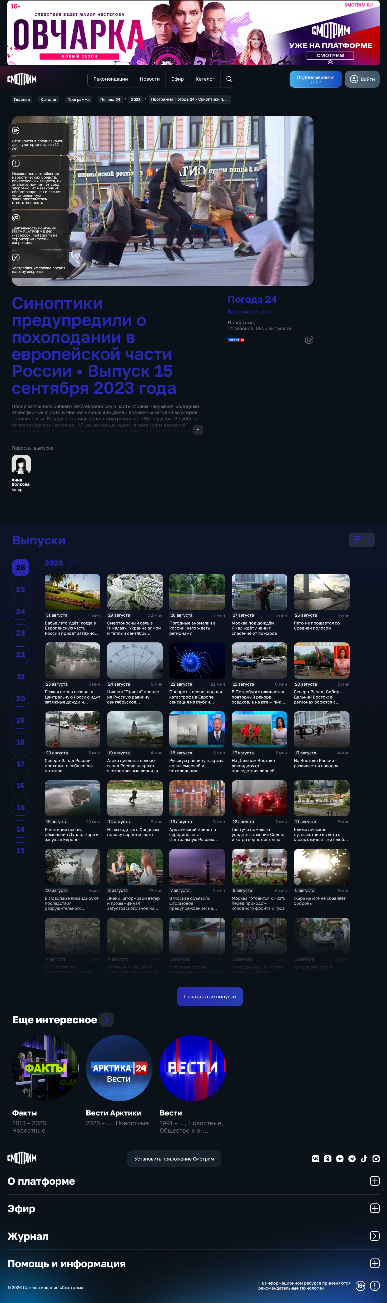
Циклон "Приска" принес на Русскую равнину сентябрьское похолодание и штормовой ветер (133, 702)
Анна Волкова (20, 482)
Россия (262, 311)
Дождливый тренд (313, 967)
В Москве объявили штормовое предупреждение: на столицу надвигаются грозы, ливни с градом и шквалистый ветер (194, 911)
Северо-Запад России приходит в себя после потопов (69, 765)
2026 (73, 562)
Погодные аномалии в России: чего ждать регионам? (192, 628)
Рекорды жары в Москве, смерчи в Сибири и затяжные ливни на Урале (258, 972)
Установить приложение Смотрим (174, 1159)
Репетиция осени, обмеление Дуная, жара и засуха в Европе (72, 834)
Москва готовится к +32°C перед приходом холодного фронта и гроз (259, 903)
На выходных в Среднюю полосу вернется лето (133, 832)
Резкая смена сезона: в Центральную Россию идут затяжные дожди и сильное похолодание (72, 699)
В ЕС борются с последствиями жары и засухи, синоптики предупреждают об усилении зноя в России (70, 977)
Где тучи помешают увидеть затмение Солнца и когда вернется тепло (259, 834)
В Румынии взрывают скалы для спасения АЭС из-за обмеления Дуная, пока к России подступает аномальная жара (134, 977)
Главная (22, 99)
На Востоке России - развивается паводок (316, 763)
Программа (78, 99)
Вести (171, 1112)
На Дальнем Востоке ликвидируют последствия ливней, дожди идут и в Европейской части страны (254, 773)
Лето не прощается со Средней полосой (317, 625)
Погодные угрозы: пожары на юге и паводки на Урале (196, 972)
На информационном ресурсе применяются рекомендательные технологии (304, 1286)
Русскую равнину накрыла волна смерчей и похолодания (197, 765)
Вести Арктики (113, 1112)
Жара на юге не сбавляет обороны (320, 901)
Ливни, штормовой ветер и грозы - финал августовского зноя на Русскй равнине (133, 906)
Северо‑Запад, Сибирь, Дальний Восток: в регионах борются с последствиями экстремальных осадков (319, 702)
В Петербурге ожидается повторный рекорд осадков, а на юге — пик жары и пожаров (258, 699)
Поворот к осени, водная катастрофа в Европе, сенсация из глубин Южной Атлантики (195, 699)
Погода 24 (110, 99)
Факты (24, 1112)
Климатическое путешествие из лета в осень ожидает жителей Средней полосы (319, 837)
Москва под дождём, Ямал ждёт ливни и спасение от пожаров (254, 628)
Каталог (49, 99)
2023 (136, 99)
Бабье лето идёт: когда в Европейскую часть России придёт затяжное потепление (71, 630)
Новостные (241, 322)
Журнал (27, 1236)
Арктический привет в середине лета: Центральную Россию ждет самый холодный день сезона (193, 839)
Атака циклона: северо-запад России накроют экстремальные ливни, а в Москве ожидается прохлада (134, 770)
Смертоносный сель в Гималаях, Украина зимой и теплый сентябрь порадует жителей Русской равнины (134, 633)
